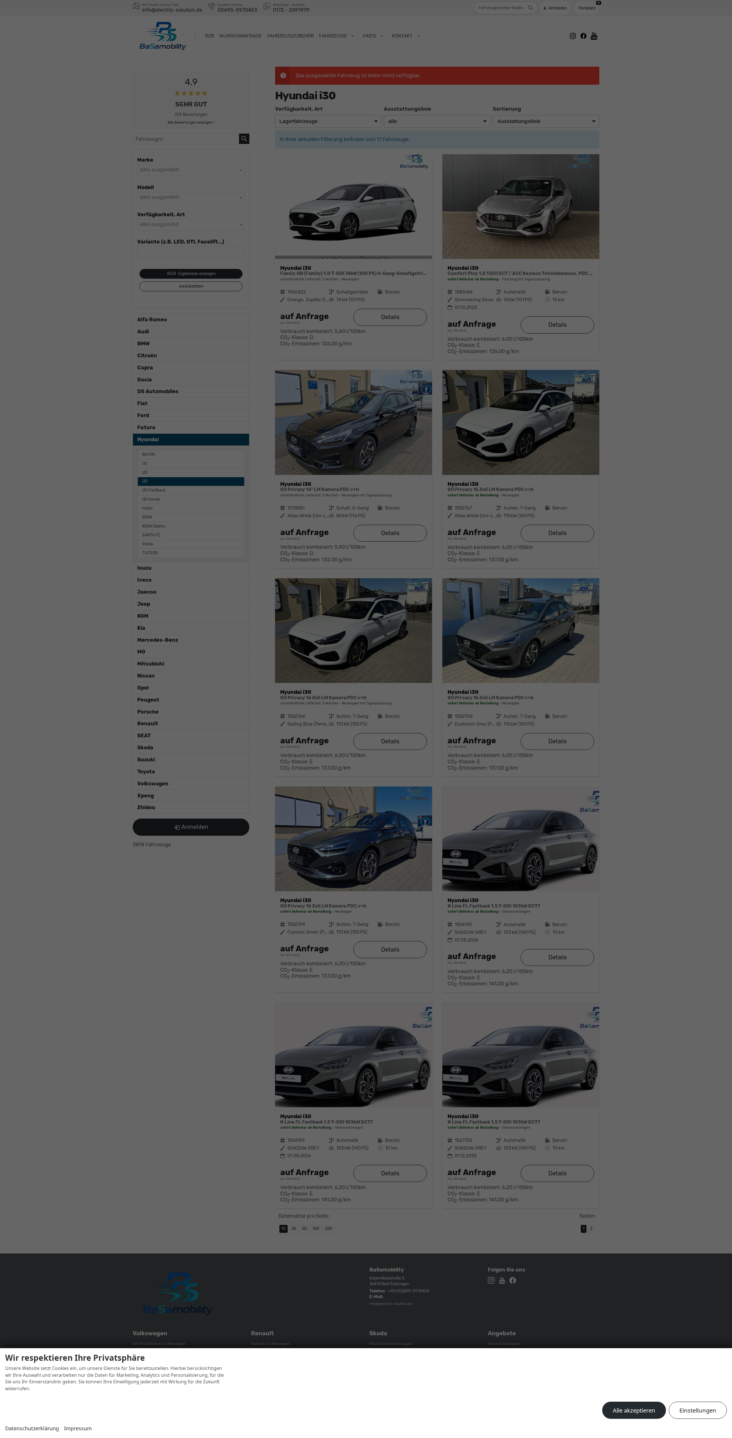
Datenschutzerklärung (32, 1428)
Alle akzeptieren (634, 1410)
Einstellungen (697, 1410)
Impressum (78, 1428)
